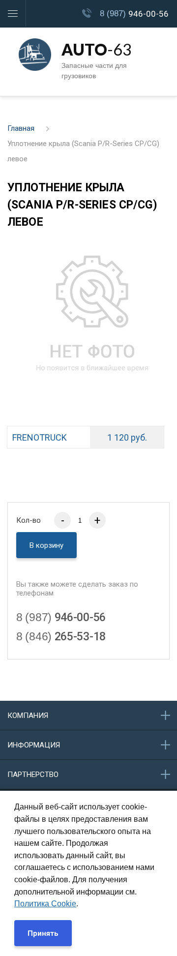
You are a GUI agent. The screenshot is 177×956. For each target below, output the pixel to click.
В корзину (46, 545)
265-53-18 (61, 636)
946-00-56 (134, 14)
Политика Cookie (45, 903)
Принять (43, 933)
